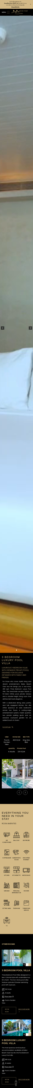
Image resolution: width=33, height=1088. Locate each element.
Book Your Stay (23, 12)
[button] (30, 328)
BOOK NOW (7, 1010)
